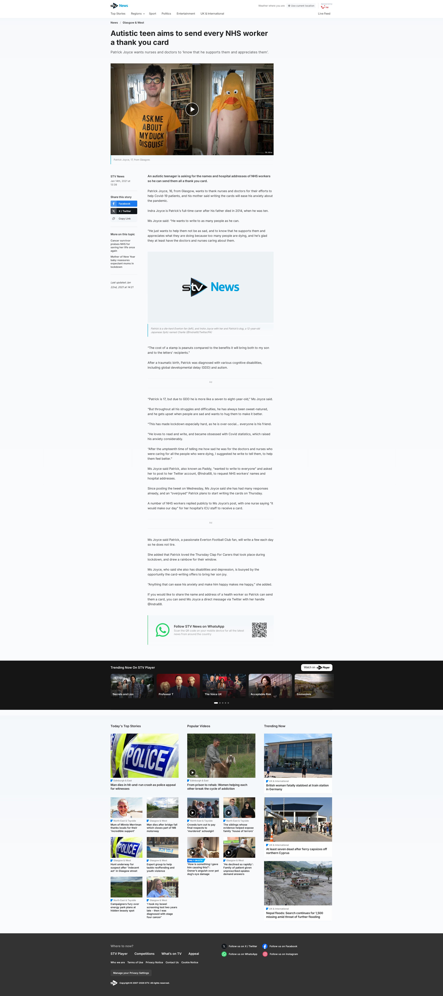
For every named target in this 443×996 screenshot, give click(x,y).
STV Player (119, 953)
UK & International (212, 13)
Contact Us (172, 962)
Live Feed (324, 13)
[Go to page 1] (216, 703)
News (114, 22)
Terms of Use (135, 962)
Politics (166, 13)
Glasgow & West (133, 22)
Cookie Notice (189, 962)
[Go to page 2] (220, 703)
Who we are (118, 962)
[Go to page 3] (222, 703)
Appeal (193, 953)
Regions (136, 13)
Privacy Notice (154, 962)
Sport (152, 13)
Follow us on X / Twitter (243, 946)
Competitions (144, 953)
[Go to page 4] (225, 703)
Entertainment (186, 13)
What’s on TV (171, 953)
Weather (263, 5)
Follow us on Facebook (283, 946)
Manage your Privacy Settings (131, 972)
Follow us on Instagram (284, 954)
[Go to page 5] (228, 703)
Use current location (302, 5)
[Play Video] (192, 109)
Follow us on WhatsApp (243, 954)
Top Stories (118, 13)
